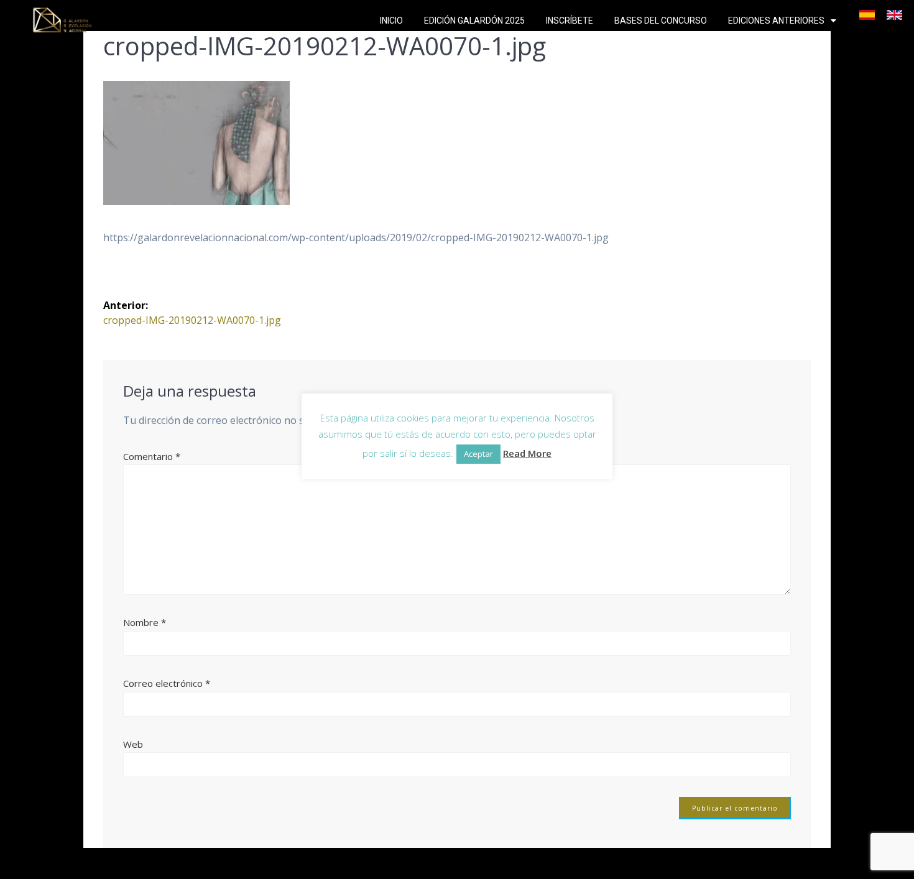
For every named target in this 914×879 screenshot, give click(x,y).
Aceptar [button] (478, 453)
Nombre (144, 622)
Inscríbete (569, 20)
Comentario (151, 456)
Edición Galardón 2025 (474, 20)
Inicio (391, 20)
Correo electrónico (166, 683)
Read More (527, 453)
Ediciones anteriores (776, 20)
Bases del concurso (660, 20)
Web (133, 744)
